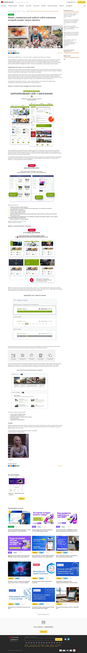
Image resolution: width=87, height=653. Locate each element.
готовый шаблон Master (27, 57)
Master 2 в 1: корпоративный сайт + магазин (16, 493)
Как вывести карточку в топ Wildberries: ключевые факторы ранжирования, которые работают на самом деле (71, 21)
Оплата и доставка (33, 645)
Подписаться (58, 639)
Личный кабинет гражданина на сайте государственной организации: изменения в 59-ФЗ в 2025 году (67, 583)
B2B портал (3, 5)
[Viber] (15, 53)
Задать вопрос (43, 631)
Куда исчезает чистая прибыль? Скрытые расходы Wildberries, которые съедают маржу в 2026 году (71, 27)
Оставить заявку (81, 2)
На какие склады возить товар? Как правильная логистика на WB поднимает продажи (70, 15)
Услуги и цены (36, 5)
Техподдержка (69, 5)
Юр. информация (58, 645)
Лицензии (43, 5)
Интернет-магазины (12, 5)
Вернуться (11, 459)
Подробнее (21, 498)
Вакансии (52, 645)
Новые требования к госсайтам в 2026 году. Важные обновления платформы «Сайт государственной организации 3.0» (43, 557)
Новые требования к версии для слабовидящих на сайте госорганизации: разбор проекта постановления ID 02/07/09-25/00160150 (70, 42)
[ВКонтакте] (8, 53)
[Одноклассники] (10, 53)
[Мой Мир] (12, 53)
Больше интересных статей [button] (43, 614)
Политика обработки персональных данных (32, 646)
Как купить (26, 645)
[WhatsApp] (17, 53)
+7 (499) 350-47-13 (71, 2)
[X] (13, 53)
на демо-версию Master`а (17, 222)
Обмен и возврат (41, 645)
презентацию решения (21, 221)
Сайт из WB (28, 5)
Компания (61, 5)
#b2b (65, 59)
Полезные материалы (52, 5)
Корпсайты (21, 5)
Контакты (47, 645)
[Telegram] (18, 53)
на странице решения (19, 428)
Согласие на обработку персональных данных (50, 646)
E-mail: (14, 641)
